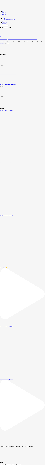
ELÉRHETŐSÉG (4, 22)
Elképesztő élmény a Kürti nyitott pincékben (5, 94)
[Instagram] (0, 7)
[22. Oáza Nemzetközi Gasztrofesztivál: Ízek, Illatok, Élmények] (7, 82)
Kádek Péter (2, 43)
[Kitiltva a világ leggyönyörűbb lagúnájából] (7, 62)
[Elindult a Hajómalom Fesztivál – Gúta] (7, 103)
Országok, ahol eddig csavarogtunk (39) (9, 9)
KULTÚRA (4, 12)
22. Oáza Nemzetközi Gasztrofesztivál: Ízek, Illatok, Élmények (8, 84)
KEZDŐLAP (4, 18)
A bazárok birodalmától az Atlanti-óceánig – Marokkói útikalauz (8, 74)
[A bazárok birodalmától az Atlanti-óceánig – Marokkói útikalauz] (7, 72)
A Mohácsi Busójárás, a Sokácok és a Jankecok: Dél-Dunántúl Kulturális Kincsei (18, 39)
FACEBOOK (4, 13)
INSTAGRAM (4, 14)
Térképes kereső (6, 10)
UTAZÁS (3, 11)
